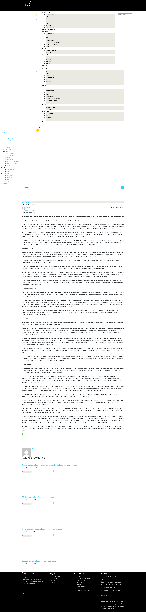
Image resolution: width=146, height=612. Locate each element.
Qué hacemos (50, 15)
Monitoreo (80, 576)
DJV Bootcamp (50, 34)
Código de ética (50, 19)
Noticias (44, 65)
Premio (79, 584)
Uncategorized (31, 194)
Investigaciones (50, 36)
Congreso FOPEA (51, 51)
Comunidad (45, 55)
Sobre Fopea (46, 12)
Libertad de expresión (48, 29)
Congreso (79, 588)
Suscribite (48, 59)
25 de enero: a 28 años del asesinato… (38, 496)
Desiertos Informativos (83, 590)
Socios (48, 63)
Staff (47, 23)
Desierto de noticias (51, 44)
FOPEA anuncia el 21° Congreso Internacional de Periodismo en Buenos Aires (110, 592)
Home (25, 194)
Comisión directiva (51, 21)
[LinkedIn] (34, 211)
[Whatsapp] (35, 211)
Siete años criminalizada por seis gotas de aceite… (43, 528)
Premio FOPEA (50, 53)
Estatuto (48, 17)
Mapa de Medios (81, 586)
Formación (54, 578)
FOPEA (32, 449)
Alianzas (48, 25)
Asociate (48, 61)
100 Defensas (81, 580)
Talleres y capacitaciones (53, 42)
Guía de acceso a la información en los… (39, 560)
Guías (47, 38)
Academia (80, 582)
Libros (47, 46)
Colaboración (49, 57)
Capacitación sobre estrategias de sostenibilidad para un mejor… (49, 465)
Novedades (54, 580)
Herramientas (50, 40)
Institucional (54, 582)
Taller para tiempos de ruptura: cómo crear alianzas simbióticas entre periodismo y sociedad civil (111, 582)
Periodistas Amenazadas (84, 578)
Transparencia (50, 27)
